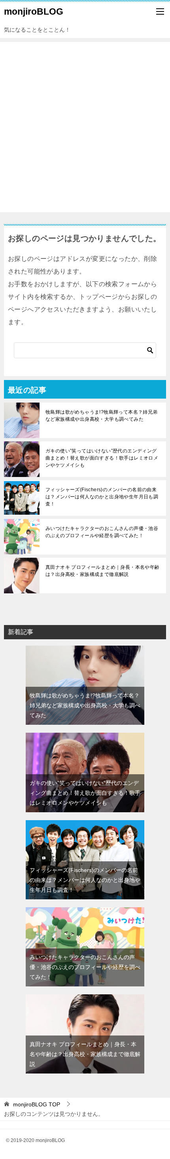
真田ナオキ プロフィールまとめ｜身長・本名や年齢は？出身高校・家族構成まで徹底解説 (102, 570)
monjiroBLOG (33, 11)
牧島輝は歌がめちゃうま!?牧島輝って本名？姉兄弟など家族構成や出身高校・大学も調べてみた (101, 415)
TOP (36, 1104)
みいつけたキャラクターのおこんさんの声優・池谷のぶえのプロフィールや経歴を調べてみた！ (101, 532)
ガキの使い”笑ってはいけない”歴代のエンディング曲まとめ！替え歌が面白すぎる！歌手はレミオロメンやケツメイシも (101, 458)
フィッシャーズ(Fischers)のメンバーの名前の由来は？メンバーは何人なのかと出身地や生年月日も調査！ (101, 497)
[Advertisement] (85, 127)
